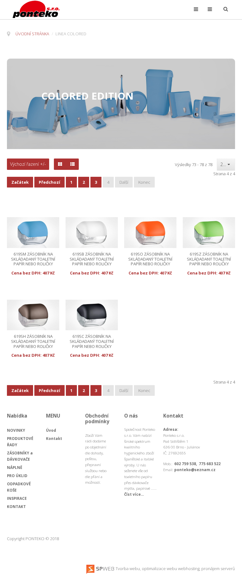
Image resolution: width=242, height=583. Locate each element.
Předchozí (49, 182)
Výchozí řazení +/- (28, 164)
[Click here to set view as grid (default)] (60, 164)
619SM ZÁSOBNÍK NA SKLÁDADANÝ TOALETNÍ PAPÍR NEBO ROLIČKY (33, 259)
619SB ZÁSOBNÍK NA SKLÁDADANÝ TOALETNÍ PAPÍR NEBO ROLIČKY (92, 259)
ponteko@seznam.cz (195, 469)
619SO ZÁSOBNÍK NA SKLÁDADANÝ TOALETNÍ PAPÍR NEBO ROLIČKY (150, 259)
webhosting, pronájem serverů (206, 568)
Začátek (20, 182)
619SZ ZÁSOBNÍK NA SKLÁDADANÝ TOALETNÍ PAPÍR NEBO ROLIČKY (209, 259)
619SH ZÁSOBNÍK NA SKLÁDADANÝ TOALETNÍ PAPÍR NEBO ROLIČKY (33, 341)
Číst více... (134, 494)
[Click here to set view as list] (72, 164)
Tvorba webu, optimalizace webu (146, 568)
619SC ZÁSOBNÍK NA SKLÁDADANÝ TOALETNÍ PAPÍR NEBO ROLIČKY (92, 341)
